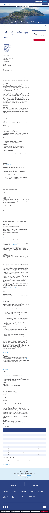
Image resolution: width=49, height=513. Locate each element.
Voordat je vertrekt (6, 38)
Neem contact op (40, 491)
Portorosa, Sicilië (12, 25)
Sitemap (22, 496)
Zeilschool (4, 495)
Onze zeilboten (17, 4)
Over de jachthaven (6, 44)
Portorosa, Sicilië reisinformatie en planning (19, 25)
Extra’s (12, 496)
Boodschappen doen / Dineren (7, 47)
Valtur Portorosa (6, 378)
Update (45, 1)
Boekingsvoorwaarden (32, 492)
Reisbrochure (40, 492)
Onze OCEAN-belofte (6, 51)
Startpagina (4, 25)
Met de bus (4, 166)
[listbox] (5, 511)
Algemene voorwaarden (32, 491)
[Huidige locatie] (44, 507)
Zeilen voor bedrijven (5, 496)
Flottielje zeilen (5, 492)
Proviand (13, 497)
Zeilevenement (5, 498)
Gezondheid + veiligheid (7, 46)
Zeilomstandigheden (6, 50)
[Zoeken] (33, 4)
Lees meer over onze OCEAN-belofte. (8, 464)
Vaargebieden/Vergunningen (7, 45)
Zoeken (44, 511)
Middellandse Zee (8, 25)
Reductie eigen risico (32, 496)
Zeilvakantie (12, 4)
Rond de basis (5, 48)
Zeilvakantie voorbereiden (15, 492)
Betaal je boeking (14, 491)
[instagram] (6, 507)
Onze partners (22, 495)
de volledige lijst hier (25, 422)
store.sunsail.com (26, 358)
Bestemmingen (8, 4)
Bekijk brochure (13, 485)
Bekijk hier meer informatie (14, 244)
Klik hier (4, 106)
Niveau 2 (4, 237)
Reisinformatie (13, 495)
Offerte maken (39, 39)
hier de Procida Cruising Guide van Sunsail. (11, 287)
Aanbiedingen (25, 4)
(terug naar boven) (5, 135)
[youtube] (8, 507)
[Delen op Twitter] (42, 25)
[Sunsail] (3, 4)
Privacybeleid (31, 495)
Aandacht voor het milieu (24, 491)
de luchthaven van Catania (8, 164)
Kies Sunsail (22, 492)
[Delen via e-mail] (45, 25)
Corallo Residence (6, 375)
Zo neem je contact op (35, 485)
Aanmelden (29, 475)
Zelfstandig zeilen (5, 491)
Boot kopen (21, 4)
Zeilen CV (13, 498)
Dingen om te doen (6, 49)
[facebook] (3, 507)
